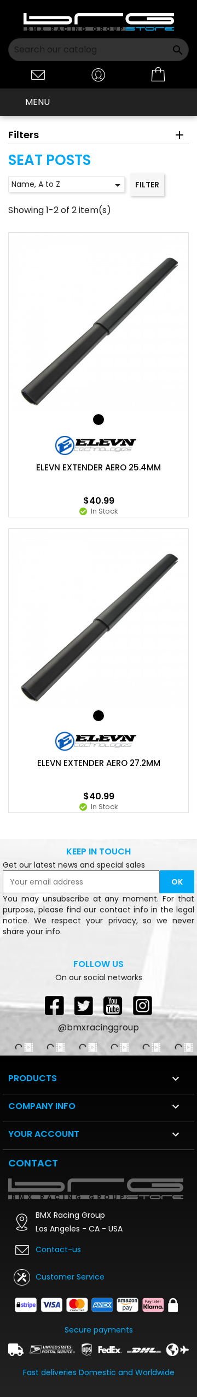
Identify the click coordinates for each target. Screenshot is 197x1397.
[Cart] (158, 75)
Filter (147, 184)
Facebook (54, 1005)
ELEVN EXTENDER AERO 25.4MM (98, 467)
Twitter (83, 1005)
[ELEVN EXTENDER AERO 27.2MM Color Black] (98, 715)
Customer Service (70, 1276)
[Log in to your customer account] (98, 74)
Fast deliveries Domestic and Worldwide (99, 1372)
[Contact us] (38, 74)
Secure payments (99, 1329)
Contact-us (58, 1249)
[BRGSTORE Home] (99, 21)
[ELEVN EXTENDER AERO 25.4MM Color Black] (98, 419)
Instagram (143, 1005)
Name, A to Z (67, 185)
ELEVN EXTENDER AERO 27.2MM (98, 763)
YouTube (113, 1005)
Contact (33, 1163)
